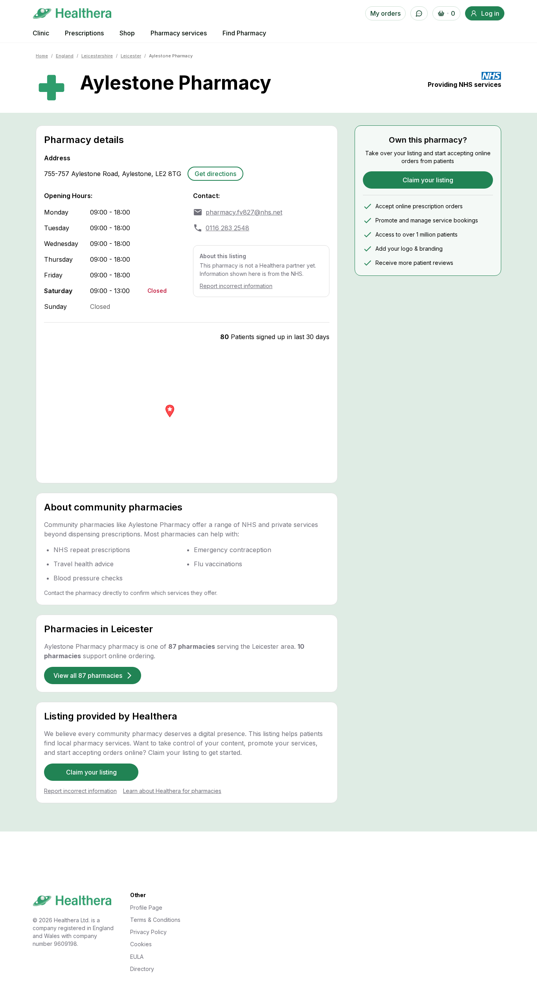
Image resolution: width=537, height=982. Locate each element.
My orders (385, 13)
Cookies (141, 944)
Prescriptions (84, 33)
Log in (490, 13)
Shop (127, 33)
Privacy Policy (148, 932)
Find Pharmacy (244, 33)
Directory (142, 968)
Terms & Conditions (155, 919)
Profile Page (146, 907)
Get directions (215, 174)
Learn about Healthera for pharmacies (172, 790)
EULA (136, 956)
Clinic (41, 33)
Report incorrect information (236, 286)
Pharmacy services (179, 33)
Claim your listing (91, 772)
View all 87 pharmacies (87, 675)
